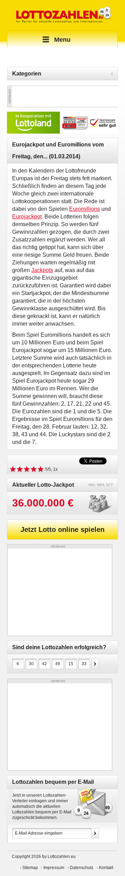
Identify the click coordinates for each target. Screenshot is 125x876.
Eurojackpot (27, 217)
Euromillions (84, 209)
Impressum (53, 867)
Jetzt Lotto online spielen (62, 529)
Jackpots (42, 270)
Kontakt (106, 867)
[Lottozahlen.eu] (62, 15)
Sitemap (30, 867)
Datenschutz (81, 867)
